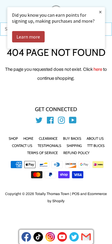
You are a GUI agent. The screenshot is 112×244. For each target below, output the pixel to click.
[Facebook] (26, 237)
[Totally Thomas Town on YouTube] (72, 121)
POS (75, 194)
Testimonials (49, 145)
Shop (13, 138)
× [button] (100, 12)
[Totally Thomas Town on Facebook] (50, 121)
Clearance (48, 138)
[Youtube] (62, 237)
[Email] (86, 237)
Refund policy (76, 153)
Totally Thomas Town (52, 194)
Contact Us (22, 145)
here (97, 69)
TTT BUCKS (96, 145)
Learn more (28, 37)
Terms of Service (42, 153)
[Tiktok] (38, 237)
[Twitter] (74, 237)
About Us (95, 138)
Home (28, 138)
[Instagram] (50, 237)
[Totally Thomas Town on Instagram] (61, 121)
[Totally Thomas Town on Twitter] (39, 121)
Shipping (74, 145)
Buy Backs (72, 138)
